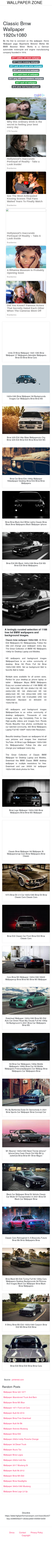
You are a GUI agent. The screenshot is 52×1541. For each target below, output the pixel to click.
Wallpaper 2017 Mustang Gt (15, 1465)
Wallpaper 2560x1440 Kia (14, 1460)
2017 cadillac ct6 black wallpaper (26, 57)
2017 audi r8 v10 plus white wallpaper (26, 66)
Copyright (26, 1535)
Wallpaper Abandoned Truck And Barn (20, 1397)
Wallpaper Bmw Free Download (17, 1418)
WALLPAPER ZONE (24, 2)
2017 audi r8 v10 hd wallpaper (26, 70)
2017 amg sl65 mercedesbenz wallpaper (26, 78)
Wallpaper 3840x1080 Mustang (17, 1486)
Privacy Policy (37, 1532)
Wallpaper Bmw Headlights (15, 1481)
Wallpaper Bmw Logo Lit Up (15, 1491)
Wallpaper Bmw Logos (13, 1454)
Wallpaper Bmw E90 (12, 1433)
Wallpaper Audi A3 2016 (13, 1413)
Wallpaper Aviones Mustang (15, 1428)
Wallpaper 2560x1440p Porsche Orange (21, 1439)
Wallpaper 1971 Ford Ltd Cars (16, 1407)
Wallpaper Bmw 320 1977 (14, 1392)
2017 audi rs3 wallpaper (26, 82)
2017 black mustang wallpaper (26, 62)
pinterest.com (18, 1379)
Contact (22, 1532)
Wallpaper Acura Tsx (12, 1449)
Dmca (11, 1532)
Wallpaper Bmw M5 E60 (13, 1475)
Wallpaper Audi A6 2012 (13, 1470)
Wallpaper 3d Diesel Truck (14, 1444)
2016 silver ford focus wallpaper (26, 86)
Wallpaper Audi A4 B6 (12, 1423)
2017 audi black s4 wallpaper (26, 74)
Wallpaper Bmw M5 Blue (14, 1402)
